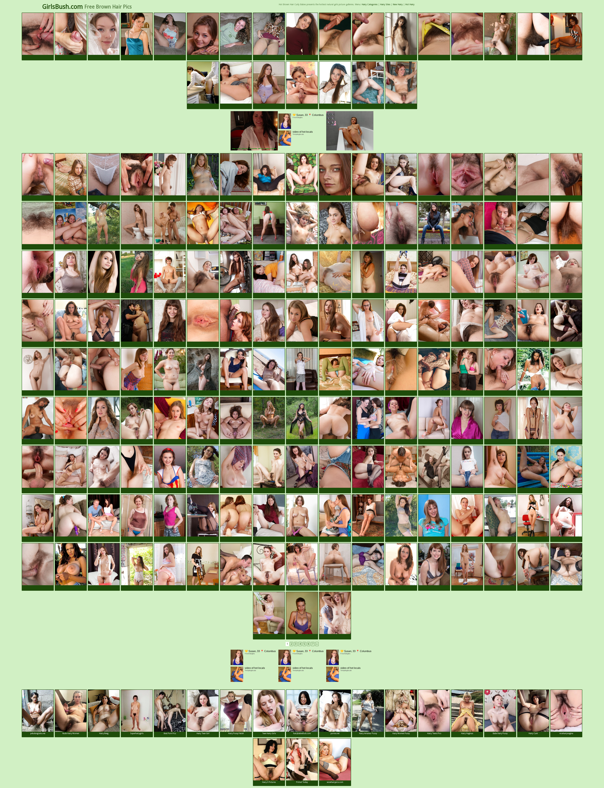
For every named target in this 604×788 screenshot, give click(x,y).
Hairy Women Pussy (401, 733)
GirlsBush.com (62, 6)
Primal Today (302, 782)
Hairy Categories (370, 4)
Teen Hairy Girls (269, 733)
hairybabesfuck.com (302, 733)
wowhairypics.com (335, 782)
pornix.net (335, 733)
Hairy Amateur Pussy (368, 733)
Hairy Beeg (103, 733)
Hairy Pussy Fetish (236, 733)
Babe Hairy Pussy (500, 733)
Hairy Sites (385, 4)
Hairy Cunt (533, 733)
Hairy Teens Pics (434, 733)
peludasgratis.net (37, 733)
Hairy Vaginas (467, 733)
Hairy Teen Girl (203, 733)
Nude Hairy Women (70, 733)
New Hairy (398, 4)
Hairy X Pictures (269, 782)
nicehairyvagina (566, 733)
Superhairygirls (136, 733)
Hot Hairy (409, 4)
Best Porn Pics (170, 733)
